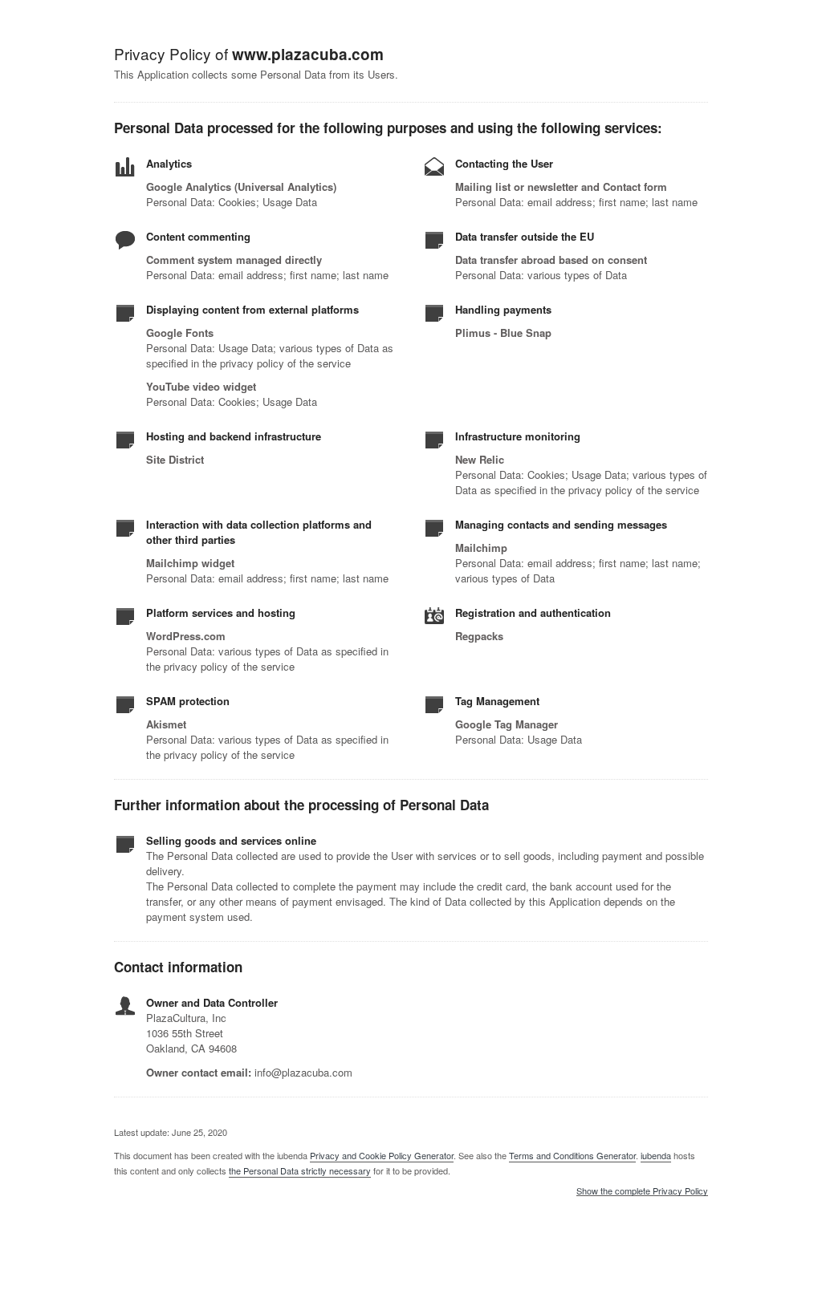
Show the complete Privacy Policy (642, 1191)
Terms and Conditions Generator (572, 1155)
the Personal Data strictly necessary (300, 1170)
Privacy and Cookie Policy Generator (382, 1155)
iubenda (656, 1155)
